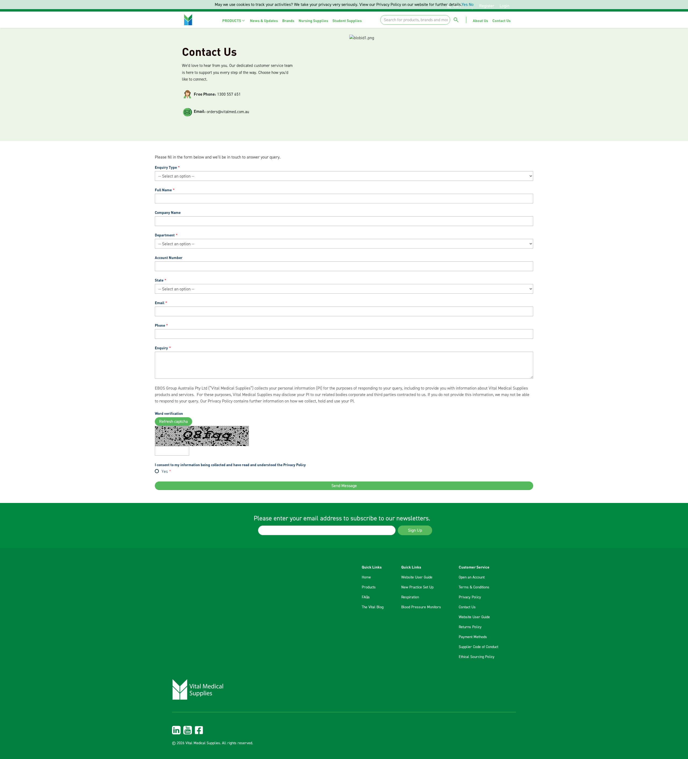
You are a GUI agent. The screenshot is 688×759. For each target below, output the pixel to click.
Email (159, 302)
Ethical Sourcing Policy (476, 656)
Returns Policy (470, 627)
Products (369, 587)
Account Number (168, 257)
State (159, 280)
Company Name (168, 212)
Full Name (163, 190)
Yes (165, 472)
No (471, 4)
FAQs (366, 597)
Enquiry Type (166, 167)
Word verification (169, 413)
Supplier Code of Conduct (478, 647)
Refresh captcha (173, 421)
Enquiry (161, 348)
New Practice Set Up (417, 587)
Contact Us (467, 607)
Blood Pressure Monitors (421, 607)
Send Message (344, 485)
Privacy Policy (220, 401)
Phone (160, 325)
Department (165, 235)
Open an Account (472, 577)
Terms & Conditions (474, 587)
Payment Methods (473, 637)
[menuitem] (234, 20)
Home (366, 577)
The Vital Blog (373, 607)
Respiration (410, 597)
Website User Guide (416, 577)
